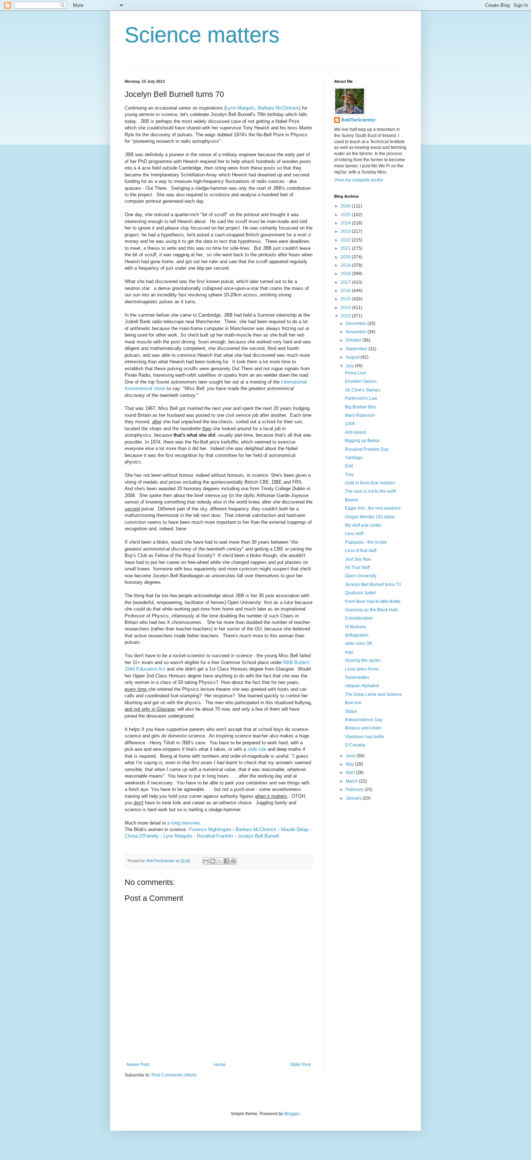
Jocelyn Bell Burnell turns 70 (373, 584)
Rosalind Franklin (215, 836)
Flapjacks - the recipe (366, 542)
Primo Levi (355, 373)
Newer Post (137, 1064)
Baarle (351, 499)
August (353, 357)
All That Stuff (357, 567)
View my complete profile (358, 180)
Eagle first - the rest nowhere (373, 508)
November (356, 331)
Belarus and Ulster (363, 728)
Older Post (300, 1064)
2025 (346, 214)
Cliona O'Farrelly (142, 836)
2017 (346, 282)
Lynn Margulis (240, 108)
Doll (349, 465)
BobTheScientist (358, 120)
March (352, 781)
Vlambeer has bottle (364, 736)
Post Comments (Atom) (174, 1075)
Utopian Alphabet (362, 685)
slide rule (256, 749)
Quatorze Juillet (360, 592)
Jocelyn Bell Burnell (258, 836)
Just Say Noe (358, 559)
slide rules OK (358, 643)
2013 (346, 315)
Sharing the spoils (362, 660)
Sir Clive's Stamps (362, 390)
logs (349, 652)
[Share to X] (219, 861)
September (357, 348)
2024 (346, 223)
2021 (346, 248)
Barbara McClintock (278, 108)
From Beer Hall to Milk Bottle (373, 601)
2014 (346, 307)
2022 (346, 240)
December (356, 323)
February (355, 789)
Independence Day (364, 719)
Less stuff (354, 533)
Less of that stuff (360, 550)
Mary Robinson (360, 415)
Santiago (354, 457)
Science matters (202, 35)
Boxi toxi (353, 702)
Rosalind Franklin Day (367, 449)
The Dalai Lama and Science (373, 694)
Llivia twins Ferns (362, 669)
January (354, 798)
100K (350, 423)
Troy (349, 474)
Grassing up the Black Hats (371, 609)
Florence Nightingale (210, 829)
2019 (346, 265)
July (350, 365)
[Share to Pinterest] (233, 861)
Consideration (359, 618)
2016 (346, 290)
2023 (346, 231)
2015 (346, 298)
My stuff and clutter (363, 525)
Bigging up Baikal (362, 440)
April (351, 772)
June (351, 755)
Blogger (291, 1113)
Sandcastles (357, 677)
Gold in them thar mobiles (370, 482)
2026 (346, 206)
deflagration (356, 635)
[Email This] (206, 861)
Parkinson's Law (361, 398)
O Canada (355, 745)
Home (220, 1064)
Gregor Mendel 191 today (370, 516)
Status (351, 711)
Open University (360, 575)
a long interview (183, 823)
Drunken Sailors (361, 381)
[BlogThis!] (212, 861)
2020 (346, 257)
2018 (346, 273)
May (350, 764)
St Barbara (355, 626)
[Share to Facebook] (226, 861)
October (354, 340)
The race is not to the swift (370, 491)
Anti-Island (355, 432)
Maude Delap (294, 829)
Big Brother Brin (360, 407)
